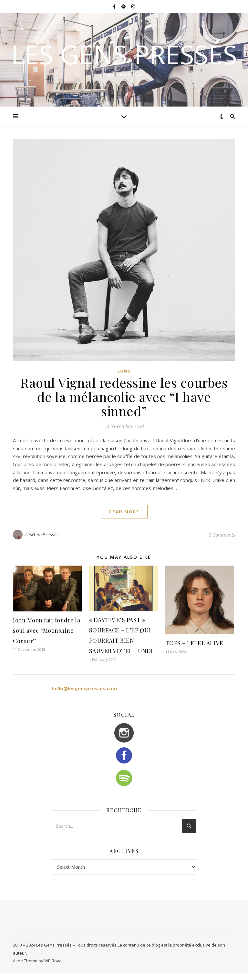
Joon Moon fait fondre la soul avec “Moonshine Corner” (46, 630)
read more (124, 512)
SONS (124, 371)
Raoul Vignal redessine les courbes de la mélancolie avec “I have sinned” (124, 396)
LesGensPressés (42, 534)
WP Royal (53, 961)
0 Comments (222, 534)
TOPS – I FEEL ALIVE (194, 643)
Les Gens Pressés (124, 54)
